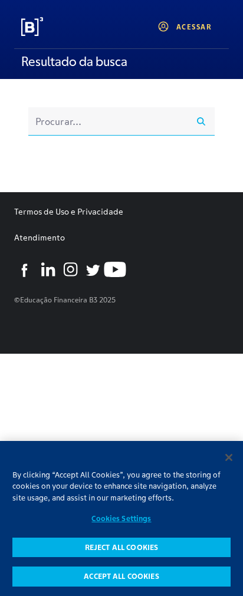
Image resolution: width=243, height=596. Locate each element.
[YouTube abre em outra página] (115, 269)
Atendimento (39, 237)
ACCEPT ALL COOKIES (121, 576)
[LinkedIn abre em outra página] (48, 269)
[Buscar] (201, 121)
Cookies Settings (121, 518)
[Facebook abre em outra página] (25, 269)
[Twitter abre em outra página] (92, 269)
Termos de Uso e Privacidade (68, 211)
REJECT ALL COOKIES (121, 547)
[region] (121, 518)
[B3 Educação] (59, 26)
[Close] (229, 457)
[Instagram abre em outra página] (70, 269)
